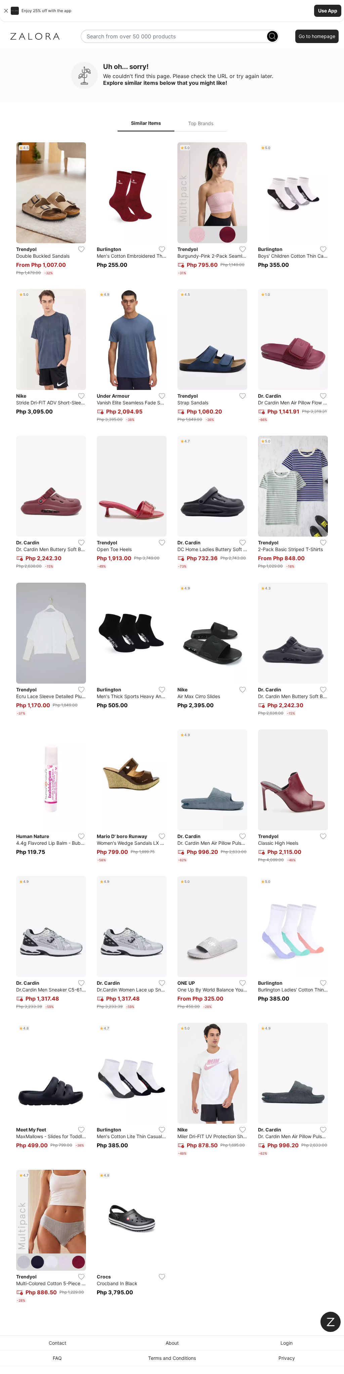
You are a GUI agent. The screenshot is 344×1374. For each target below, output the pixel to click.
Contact (57, 1343)
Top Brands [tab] (200, 123)
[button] (172, 11)
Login (287, 1343)
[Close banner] (6, 10)
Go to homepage (317, 36)
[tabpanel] (172, 724)
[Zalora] (34, 36)
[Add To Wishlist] (81, 249)
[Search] (272, 36)
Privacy (286, 1358)
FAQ (57, 1358)
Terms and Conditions (172, 1358)
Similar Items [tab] (146, 123)
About (172, 1343)
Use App (327, 10)
